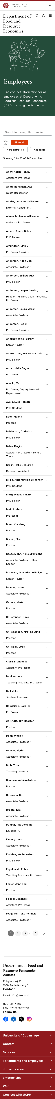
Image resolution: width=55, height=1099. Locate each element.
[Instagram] (29, 1019)
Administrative (15, 149)
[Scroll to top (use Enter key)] (49, 1041)
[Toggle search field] (37, 16)
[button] (49, 23)
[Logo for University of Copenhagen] (23, 5)
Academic (39, 149)
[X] (21, 1019)
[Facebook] (5, 1019)
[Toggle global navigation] (50, 6)
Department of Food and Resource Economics (17, 23)
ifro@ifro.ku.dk (21, 995)
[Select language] (43, 15)
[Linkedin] (13, 1019)
